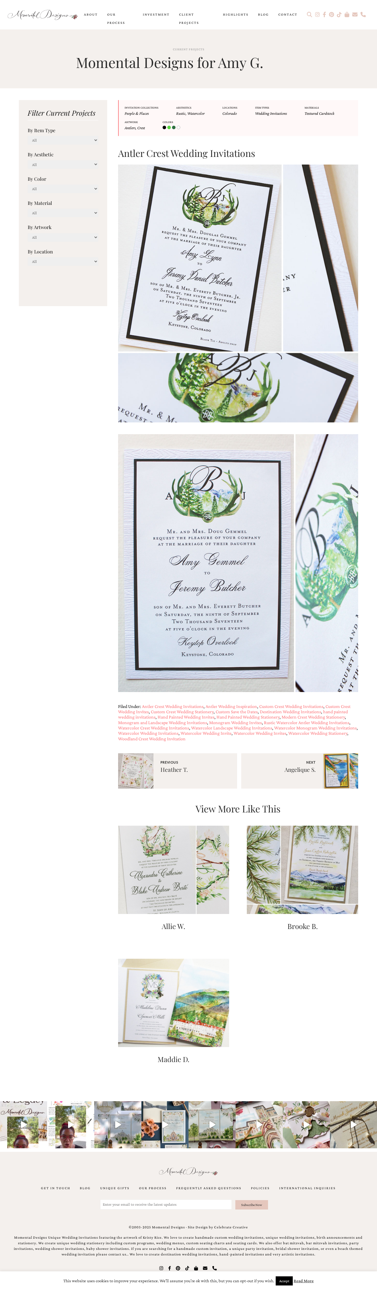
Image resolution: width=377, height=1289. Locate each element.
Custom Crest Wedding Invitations (291, 706)
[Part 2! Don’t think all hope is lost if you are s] (23, 1124)
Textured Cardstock (319, 113)
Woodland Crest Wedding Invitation (152, 738)
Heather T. (174, 769)
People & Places (137, 113)
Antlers (130, 127)
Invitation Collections (141, 107)
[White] (179, 127)
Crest (141, 127)
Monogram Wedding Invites (235, 722)
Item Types (262, 107)
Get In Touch (55, 1188)
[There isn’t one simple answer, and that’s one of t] (306, 1124)
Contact (287, 14)
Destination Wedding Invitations (290, 711)
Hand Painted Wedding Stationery (248, 716)
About (91, 14)
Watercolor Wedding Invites (260, 733)
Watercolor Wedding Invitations (148, 733)
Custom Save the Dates (237, 711)
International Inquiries (307, 1188)
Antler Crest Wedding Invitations (173, 706)
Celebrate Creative (231, 1227)
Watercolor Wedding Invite (206, 733)
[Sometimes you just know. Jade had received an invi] (212, 1124)
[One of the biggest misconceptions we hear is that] (353, 1124)
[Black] (165, 127)
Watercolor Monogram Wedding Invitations (315, 727)
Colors (168, 122)
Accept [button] (284, 1281)
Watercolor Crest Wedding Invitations (153, 727)
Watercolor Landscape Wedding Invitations (231, 727)
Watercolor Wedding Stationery (317, 733)
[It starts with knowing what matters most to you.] (259, 1124)
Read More (304, 1280)
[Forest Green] (174, 127)
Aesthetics (183, 107)
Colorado (229, 113)
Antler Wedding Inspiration (231, 706)
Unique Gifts (115, 1188)
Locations (229, 107)
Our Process (116, 18)
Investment (156, 14)
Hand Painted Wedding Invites (186, 716)
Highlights (236, 14)
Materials (312, 107)
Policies (260, 1188)
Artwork (131, 122)
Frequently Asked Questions (209, 1188)
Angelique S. (300, 769)
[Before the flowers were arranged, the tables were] (117, 1124)
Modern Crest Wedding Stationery (313, 716)
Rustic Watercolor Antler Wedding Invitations (306, 722)
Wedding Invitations (271, 113)
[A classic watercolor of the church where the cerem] (164, 1124)
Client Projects (189, 18)
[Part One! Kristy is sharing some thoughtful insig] (70, 1124)
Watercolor (196, 113)
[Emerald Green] (169, 127)
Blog (263, 14)
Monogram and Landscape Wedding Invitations (162, 722)
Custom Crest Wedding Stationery (182, 711)
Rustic (181, 113)
